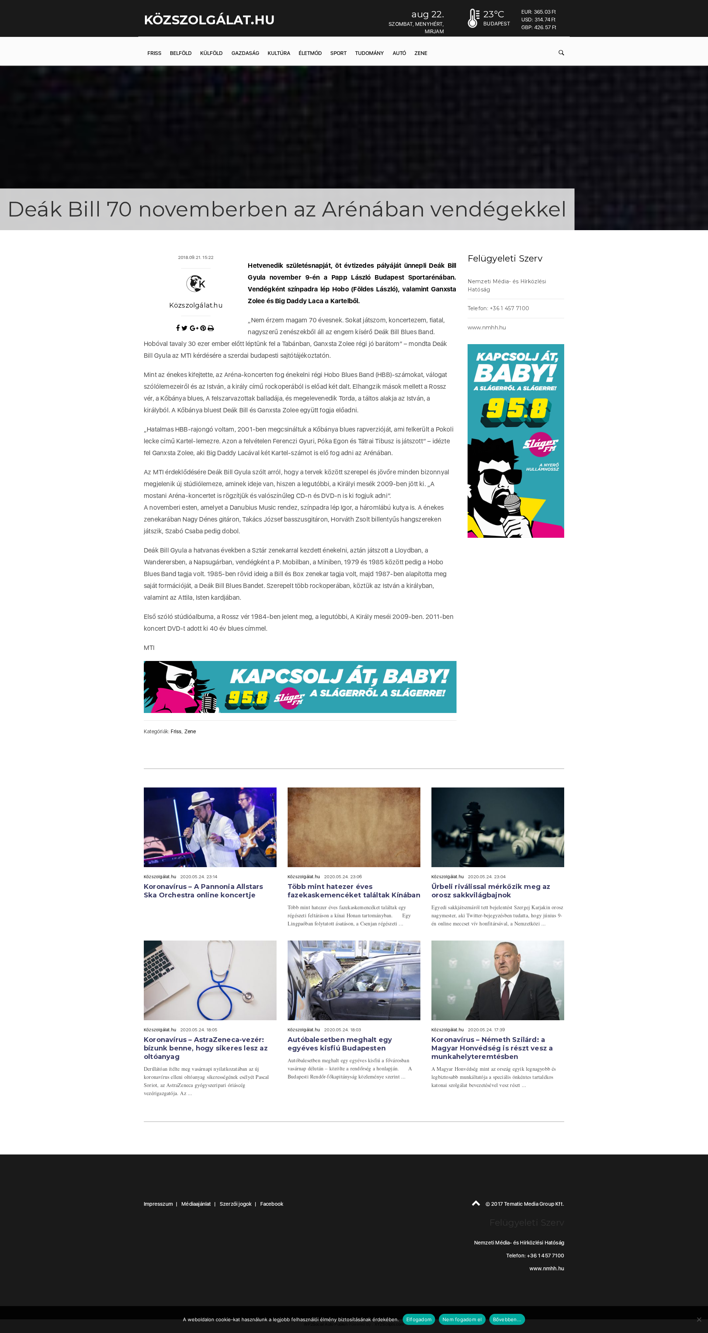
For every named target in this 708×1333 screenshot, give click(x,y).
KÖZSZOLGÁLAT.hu (209, 20)
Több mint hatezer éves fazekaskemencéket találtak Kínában (354, 891)
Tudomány (369, 53)
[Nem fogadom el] (698, 1319)
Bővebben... (507, 1319)
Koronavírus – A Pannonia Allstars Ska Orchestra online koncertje (203, 891)
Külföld (211, 53)
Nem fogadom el (462, 1319)
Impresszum (158, 1204)
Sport (338, 53)
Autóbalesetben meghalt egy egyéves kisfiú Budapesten (340, 1044)
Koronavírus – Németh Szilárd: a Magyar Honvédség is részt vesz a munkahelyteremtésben (492, 1048)
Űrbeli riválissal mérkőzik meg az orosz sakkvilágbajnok (491, 891)
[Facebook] (178, 328)
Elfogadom (418, 1319)
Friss (155, 53)
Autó (399, 53)
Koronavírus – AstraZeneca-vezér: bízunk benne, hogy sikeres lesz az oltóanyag (206, 1048)
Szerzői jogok (236, 1204)
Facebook (272, 1204)
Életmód (310, 53)
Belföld (181, 53)
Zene (420, 53)
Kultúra (279, 53)
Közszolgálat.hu (196, 305)
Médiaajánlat (196, 1204)
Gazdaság (245, 53)
